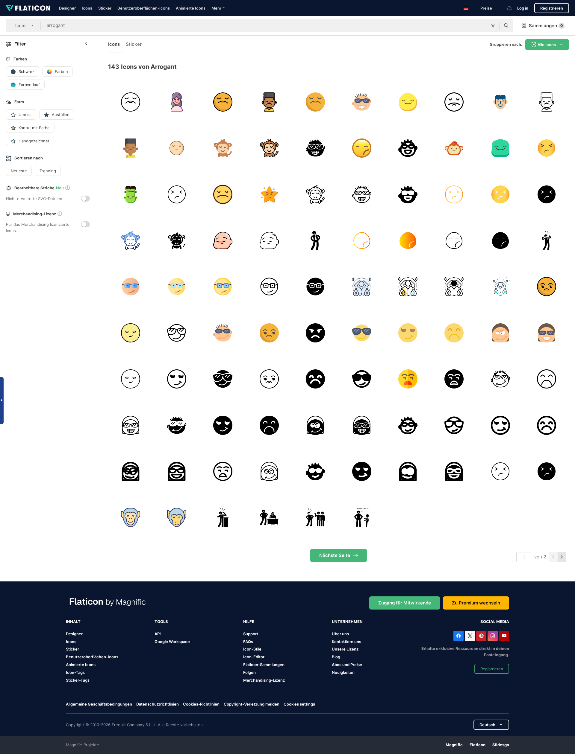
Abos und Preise (347, 664)
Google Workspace (172, 641)
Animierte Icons (190, 8)
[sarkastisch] (315, 518)
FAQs (248, 641)
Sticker (104, 8)
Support (250, 633)
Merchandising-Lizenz (264, 680)
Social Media (494, 621)
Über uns (340, 633)
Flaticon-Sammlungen (264, 664)
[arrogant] (130, 102)
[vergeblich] (547, 287)
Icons (87, 8)
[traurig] (454, 333)
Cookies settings (299, 704)
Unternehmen (347, 621)
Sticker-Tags (78, 680)
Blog (336, 656)
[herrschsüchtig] (223, 518)
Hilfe (248, 621)
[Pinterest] (481, 636)
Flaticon (477, 744)
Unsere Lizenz (345, 649)
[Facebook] (458, 636)
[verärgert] (500, 471)
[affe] (130, 518)
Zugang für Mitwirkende (404, 603)
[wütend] (315, 333)
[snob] (269, 518)
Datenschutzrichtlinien (157, 704)
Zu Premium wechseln (476, 603)
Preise (486, 8)
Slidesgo (500, 744)
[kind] (362, 518)
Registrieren (551, 8)
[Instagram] (493, 636)
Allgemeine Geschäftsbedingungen (99, 704)
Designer (67, 8)
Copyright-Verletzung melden (251, 704)
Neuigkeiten (343, 672)
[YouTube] (504, 636)
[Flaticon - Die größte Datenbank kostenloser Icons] (28, 8)
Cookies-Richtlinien (201, 704)
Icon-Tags (75, 672)
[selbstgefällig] (130, 333)
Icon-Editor (253, 656)
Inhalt (73, 621)
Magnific (454, 744)
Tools (161, 621)
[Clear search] (493, 25)
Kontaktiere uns (346, 641)
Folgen (249, 672)
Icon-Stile (252, 649)
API (158, 633)
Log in (522, 8)
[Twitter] (470, 636)
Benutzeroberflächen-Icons (143, 8)
